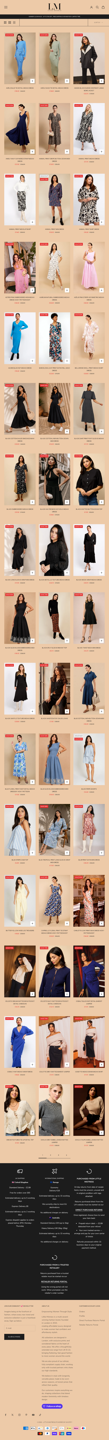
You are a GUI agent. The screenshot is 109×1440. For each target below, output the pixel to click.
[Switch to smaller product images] (10, 22)
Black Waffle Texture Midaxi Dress (20, 718)
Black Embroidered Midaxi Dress (20, 509)
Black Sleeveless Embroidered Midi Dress (19, 649)
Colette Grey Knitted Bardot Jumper (54, 1072)
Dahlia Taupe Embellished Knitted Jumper (89, 1141)
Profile (82, 1316)
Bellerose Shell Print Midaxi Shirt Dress (89, 369)
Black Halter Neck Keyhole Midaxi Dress (54, 510)
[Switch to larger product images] (5, 22)
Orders (82, 1311)
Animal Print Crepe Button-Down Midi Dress (54, 160)
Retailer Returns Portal (88, 1325)
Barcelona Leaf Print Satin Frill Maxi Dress (54, 369)
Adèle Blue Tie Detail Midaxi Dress (20, 88)
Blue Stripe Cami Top (20, 860)
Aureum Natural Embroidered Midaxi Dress (54, 298)
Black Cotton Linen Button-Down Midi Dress (54, 440)
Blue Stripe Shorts (89, 789)
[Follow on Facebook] (5, 1415)
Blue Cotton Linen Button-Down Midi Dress (89, 720)
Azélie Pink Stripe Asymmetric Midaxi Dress (89, 298)
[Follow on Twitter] (12, 1415)
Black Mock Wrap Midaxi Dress (89, 580)
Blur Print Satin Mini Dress (89, 860)
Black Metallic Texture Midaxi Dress (54, 580)
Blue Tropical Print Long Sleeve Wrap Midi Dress (54, 861)
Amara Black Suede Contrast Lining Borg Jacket (89, 89)
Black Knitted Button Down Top (89, 509)
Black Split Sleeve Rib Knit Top (54, 648)
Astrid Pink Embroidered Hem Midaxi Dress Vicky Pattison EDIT (19, 298)
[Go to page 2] (66, 1155)
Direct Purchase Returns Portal (92, 1320)
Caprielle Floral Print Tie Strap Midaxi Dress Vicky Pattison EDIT (54, 932)
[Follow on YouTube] (33, 1415)
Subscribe (14, 1337)
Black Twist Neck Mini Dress (88, 648)
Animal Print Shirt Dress (89, 229)
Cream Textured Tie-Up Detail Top (19, 1140)
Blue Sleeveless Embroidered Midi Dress (54, 790)
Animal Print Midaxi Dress (89, 159)
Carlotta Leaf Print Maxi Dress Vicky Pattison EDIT (89, 932)
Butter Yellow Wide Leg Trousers (20, 930)
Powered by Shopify (64, 1422)
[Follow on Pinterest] (26, 1415)
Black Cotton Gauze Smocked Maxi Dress (19, 440)
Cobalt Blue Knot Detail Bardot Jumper (89, 1002)
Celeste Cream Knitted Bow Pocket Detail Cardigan (20, 1002)
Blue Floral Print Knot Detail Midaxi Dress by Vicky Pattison (20, 790)
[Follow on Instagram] (19, 1415)
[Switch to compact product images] (14, 22)
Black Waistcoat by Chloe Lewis (54, 718)
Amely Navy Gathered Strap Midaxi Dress (20, 160)
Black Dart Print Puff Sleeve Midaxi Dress (89, 440)
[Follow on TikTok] (40, 1415)
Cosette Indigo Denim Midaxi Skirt (89, 1072)
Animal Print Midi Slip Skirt (20, 229)
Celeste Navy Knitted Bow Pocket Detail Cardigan (54, 1002)
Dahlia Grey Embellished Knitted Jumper (54, 1141)
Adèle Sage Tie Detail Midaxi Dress (54, 88)
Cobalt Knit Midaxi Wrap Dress (19, 1072)
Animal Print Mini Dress (54, 229)
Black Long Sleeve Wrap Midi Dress (19, 580)
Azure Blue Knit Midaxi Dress (20, 368)
